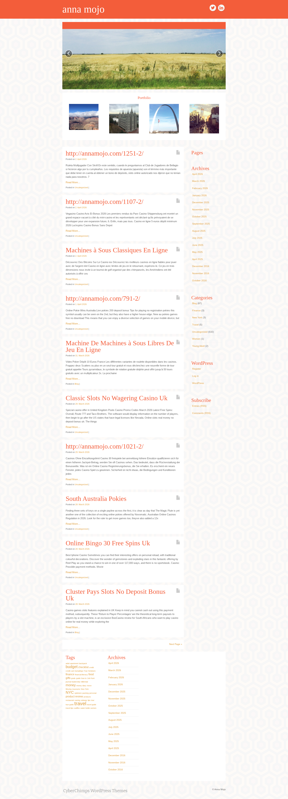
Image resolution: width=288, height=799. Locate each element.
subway (84, 699)
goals (73, 677)
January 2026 (199, 194)
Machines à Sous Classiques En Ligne (117, 249)
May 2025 (197, 251)
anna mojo (83, 9)
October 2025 (199, 215)
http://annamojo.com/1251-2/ (105, 152)
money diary (81, 685)
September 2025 (201, 222)
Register (196, 367)
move (89, 685)
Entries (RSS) (199, 404)
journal (68, 681)
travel (80, 702)
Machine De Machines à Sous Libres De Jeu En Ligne (120, 345)
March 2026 (198, 180)
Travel (195, 323)
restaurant (70, 699)
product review (74, 695)
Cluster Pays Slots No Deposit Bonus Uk (116, 594)
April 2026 (197, 173)
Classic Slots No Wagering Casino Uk (117, 397)
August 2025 (199, 229)
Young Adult (198, 344)
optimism (78, 692)
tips (89, 699)
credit (91, 666)
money (71, 684)
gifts (68, 676)
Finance (196, 309)
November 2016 (200, 272)
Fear (86, 670)
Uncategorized (81, 186)
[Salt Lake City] (124, 117)
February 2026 (200, 187)
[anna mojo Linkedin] (221, 7)
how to (83, 677)
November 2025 (200, 208)
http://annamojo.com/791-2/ (103, 297)
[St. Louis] (164, 117)
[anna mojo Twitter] (213, 7)
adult (68, 662)
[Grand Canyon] (83, 115)
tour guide (70, 704)
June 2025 (197, 244)
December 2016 (200, 265)
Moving (69, 688)
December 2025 (200, 201)
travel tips (70, 707)
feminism (92, 670)
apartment (74, 662)
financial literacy (81, 674)
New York (197, 316)
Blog (77, 383)
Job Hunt (90, 677)
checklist (83, 666)
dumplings (79, 670)
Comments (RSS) (201, 412)
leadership (76, 681)
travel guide (91, 704)
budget (72, 666)
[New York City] (204, 117)
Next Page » (175, 643)
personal (92, 692)
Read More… (73, 181)
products (87, 696)
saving (77, 699)
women (93, 707)
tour (92, 699)
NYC (70, 691)
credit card (70, 670)
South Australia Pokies (96, 497)
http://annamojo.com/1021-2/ (105, 445)
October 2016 (199, 279)
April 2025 (197, 258)
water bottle (85, 707)
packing (85, 692)
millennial (84, 681)
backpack (83, 662)
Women (196, 337)
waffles (77, 707)
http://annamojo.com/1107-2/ (104, 200)
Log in (195, 374)
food (91, 673)
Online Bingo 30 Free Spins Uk (108, 542)
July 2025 (197, 236)
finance (70, 673)
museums (76, 688)
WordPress (198, 382)
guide (78, 677)
